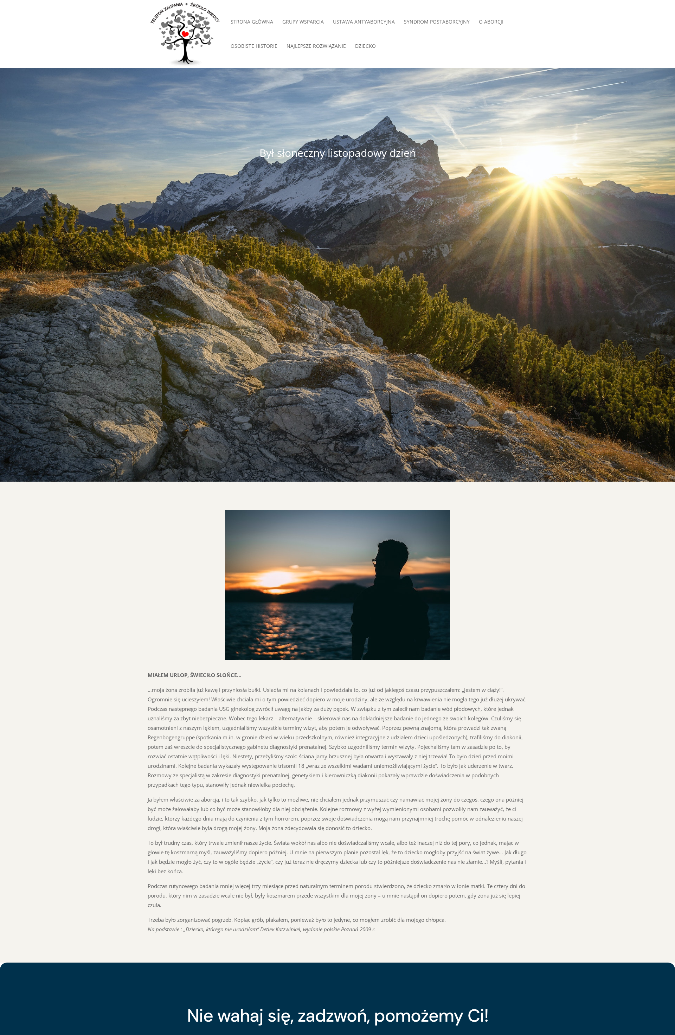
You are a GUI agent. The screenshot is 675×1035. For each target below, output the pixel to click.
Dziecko (365, 46)
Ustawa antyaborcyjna (364, 22)
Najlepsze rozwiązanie (316, 46)
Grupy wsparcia (303, 22)
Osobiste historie (254, 46)
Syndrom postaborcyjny (437, 22)
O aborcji (491, 22)
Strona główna (252, 22)
